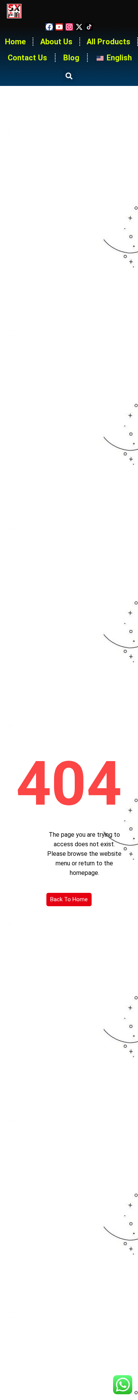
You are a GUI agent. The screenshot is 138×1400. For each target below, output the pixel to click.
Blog (71, 57)
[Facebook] (49, 27)
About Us (56, 41)
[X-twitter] (79, 27)
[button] (69, 76)
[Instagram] (69, 27)
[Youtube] (59, 27)
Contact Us (27, 57)
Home (15, 41)
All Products (108, 41)
